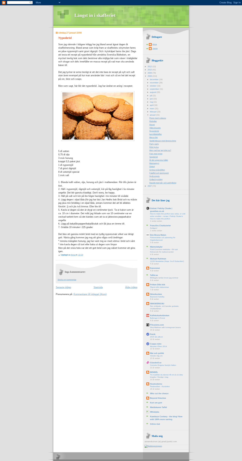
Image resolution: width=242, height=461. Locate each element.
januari (153, 115)
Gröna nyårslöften (157, 170)
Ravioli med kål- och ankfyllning (162, 183)
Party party (154, 144)
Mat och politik (157, 353)
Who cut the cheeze (159, 393)
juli (151, 96)
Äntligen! (153, 228)
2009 (150, 73)
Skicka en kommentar (67, 280)
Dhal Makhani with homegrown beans (165, 327)
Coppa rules (155, 344)
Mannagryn (154, 163)
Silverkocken (156, 294)
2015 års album (156, 337)
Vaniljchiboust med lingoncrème (162, 141)
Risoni (152, 125)
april (152, 105)
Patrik (152, 334)
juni (151, 99)
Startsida (98, 287)
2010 (150, 70)
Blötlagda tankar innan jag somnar (164, 278)
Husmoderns (156, 384)
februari (153, 112)
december (154, 79)
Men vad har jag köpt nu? (160, 150)
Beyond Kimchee (158, 398)
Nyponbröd (154, 131)
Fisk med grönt (155, 154)
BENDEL (154, 372)
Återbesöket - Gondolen (160, 386)
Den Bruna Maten (158, 235)
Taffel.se (154, 275)
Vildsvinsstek (155, 128)
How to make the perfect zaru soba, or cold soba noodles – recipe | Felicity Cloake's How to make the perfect (167, 216)
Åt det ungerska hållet (158, 160)
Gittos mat (155, 424)
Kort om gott (156, 403)
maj (151, 102)
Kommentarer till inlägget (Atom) (90, 294)
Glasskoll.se (155, 363)
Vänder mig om (156, 356)
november (154, 83)
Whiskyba (154, 412)
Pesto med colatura (157, 118)
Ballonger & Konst (157, 318)
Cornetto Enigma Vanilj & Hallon (163, 365)
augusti (153, 92)
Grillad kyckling (155, 179)
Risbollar (153, 121)
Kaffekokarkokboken (159, 315)
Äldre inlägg (131, 287)
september (155, 89)
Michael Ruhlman (158, 259)
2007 (150, 186)
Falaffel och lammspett (159, 173)
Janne (155, 48)
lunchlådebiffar (155, 134)
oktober (153, 86)
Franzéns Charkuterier (160, 225)
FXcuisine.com (157, 325)
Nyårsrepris (154, 176)
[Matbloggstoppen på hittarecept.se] (153, 446)
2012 (150, 66)
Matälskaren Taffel (158, 407)
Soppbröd (153, 157)
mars (152, 108)
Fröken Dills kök (157, 285)
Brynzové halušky (157, 297)
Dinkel (152, 166)
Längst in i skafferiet (95, 15)
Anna (73, 255)
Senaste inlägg (63, 287)
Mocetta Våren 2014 (158, 346)
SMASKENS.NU (157, 303)
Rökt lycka (154, 147)
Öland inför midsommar (159, 287)
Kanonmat (155, 268)
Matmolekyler (156, 247)
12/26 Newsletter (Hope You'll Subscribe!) (167, 261)
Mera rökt (153, 137)
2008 (150, 76)
